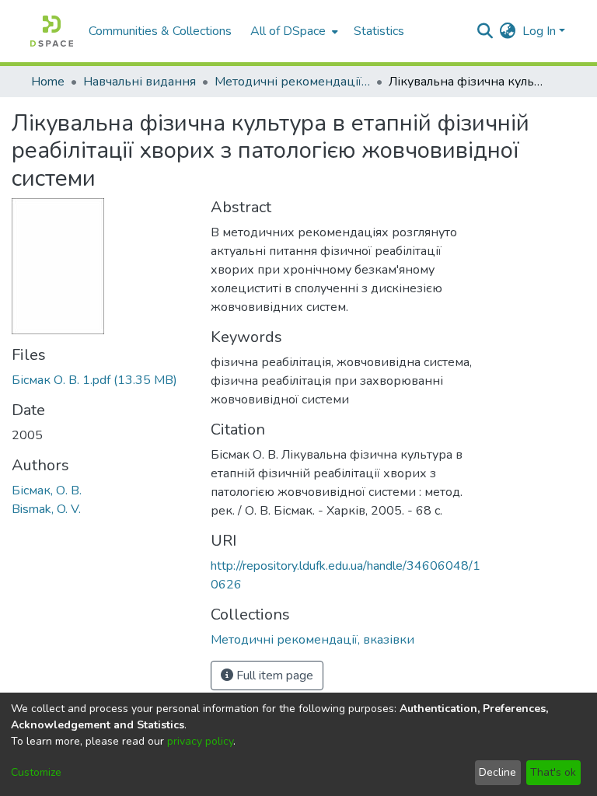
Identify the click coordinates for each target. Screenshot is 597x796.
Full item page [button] (273, 675)
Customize (36, 772)
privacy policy (200, 741)
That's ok (553, 772)
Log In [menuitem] (539, 31)
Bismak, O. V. (46, 509)
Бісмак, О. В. (47, 490)
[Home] (51, 31)
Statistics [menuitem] (379, 31)
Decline (497, 772)
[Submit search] (485, 31)
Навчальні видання (139, 81)
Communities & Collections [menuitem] (160, 31)
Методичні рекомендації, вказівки (292, 81)
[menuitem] (292, 31)
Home (48, 81)
